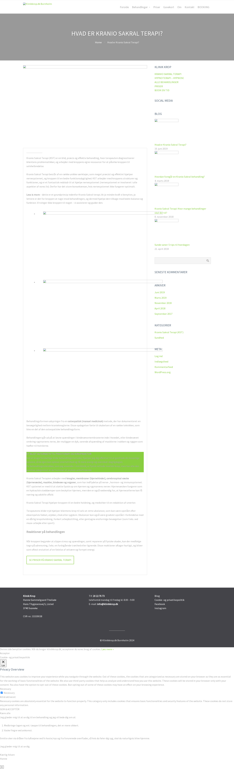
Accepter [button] (5, 653)
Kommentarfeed (164, 367)
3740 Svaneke (30, 608)
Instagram (160, 608)
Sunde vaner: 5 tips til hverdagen (172, 244)
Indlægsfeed (161, 361)
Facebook (160, 604)
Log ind (159, 356)
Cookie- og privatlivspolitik (169, 599)
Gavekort (168, 7)
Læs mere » (107, 649)
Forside (124, 7)
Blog (157, 595)
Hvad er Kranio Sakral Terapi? (170, 144)
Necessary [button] (5, 688)
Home (98, 42)
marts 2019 (161, 297)
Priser (156, 7)
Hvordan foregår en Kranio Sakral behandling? (180, 176)
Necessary (9, 692)
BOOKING (203, 7)
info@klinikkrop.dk (107, 604)
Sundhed (159, 337)
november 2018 (163, 303)
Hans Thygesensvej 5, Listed (38, 604)
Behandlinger (140, 7)
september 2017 (163, 313)
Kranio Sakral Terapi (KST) (169, 332)
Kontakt (189, 7)
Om (179, 7)
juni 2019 (160, 292)
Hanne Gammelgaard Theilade (39, 599)
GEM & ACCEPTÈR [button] (9, 709)
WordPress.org (163, 372)
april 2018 (160, 308)
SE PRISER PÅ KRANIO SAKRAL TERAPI (50, 560)
